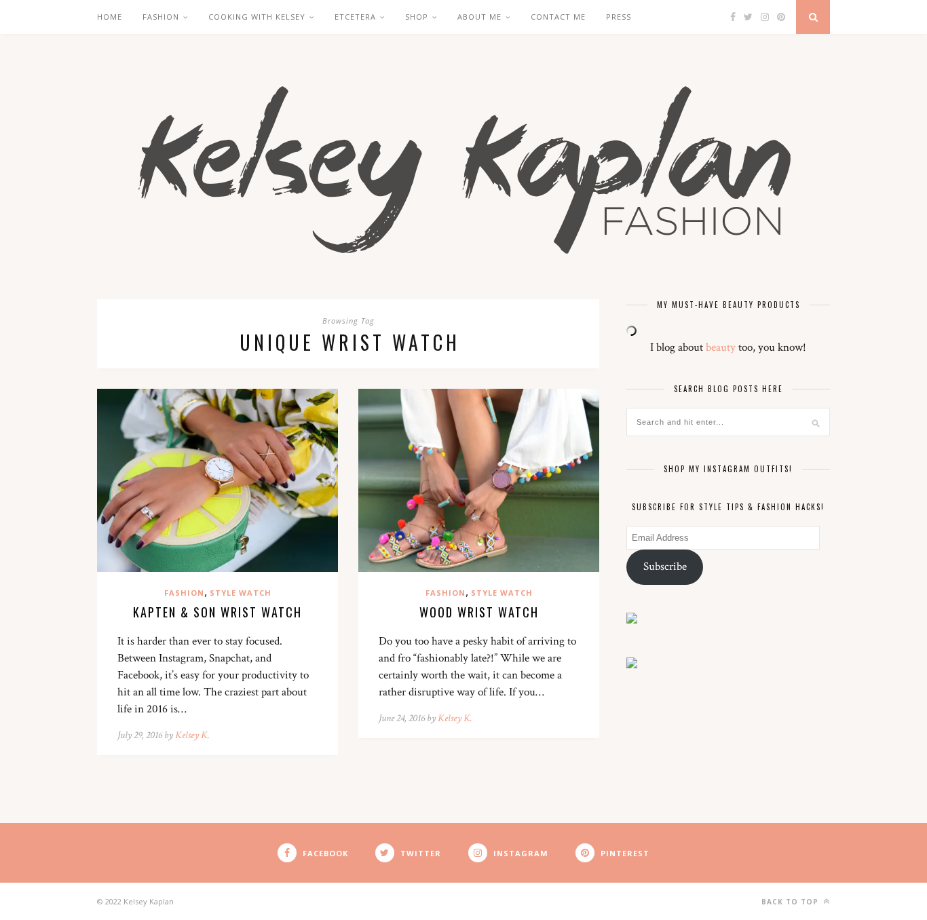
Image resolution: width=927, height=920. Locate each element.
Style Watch (240, 593)
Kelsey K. (192, 735)
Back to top (791, 901)
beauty (721, 347)
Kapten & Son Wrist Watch (217, 612)
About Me (479, 17)
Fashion (161, 17)
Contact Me (558, 17)
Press (618, 17)
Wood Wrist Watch (479, 612)
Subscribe (665, 566)
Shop (416, 17)
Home (109, 17)
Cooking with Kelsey (256, 17)
